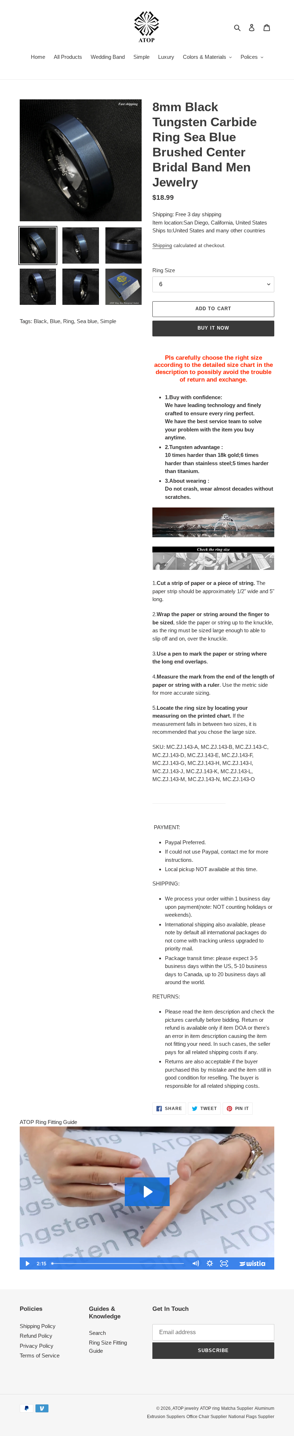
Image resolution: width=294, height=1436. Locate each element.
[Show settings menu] (210, 1263)
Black (40, 321)
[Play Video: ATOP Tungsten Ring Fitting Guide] (147, 1191)
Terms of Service (40, 1355)
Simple (108, 321)
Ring (68, 321)
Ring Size (163, 270)
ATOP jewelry (185, 1408)
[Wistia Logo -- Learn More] (252, 1263)
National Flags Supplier (251, 1416)
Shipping (162, 245)
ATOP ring (210, 1408)
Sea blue (87, 321)
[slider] (118, 1263)
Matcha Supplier (237, 1408)
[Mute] (195, 1263)
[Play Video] (27, 1263)
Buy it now (213, 328)
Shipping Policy (38, 1326)
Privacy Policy (36, 1346)
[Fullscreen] (224, 1263)
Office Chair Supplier (206, 1416)
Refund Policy (36, 1336)
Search (97, 1333)
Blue (55, 321)
